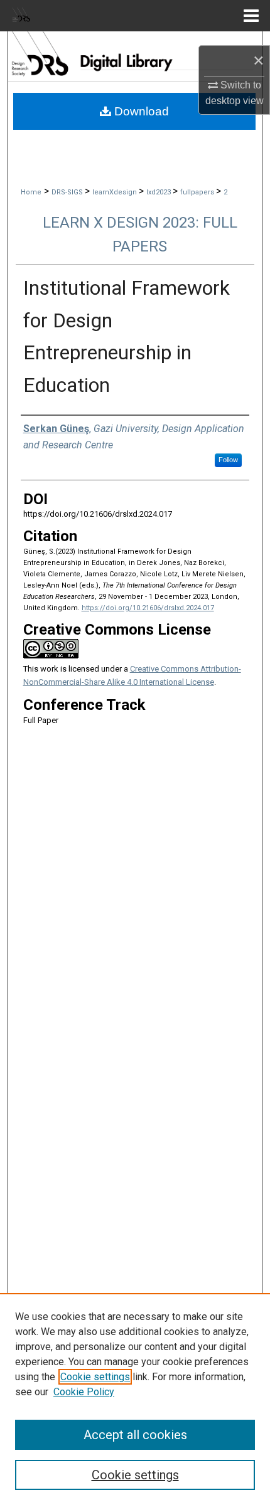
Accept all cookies (135, 1434)
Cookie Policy (83, 1392)
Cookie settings (95, 1377)
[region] (135, 1399)
